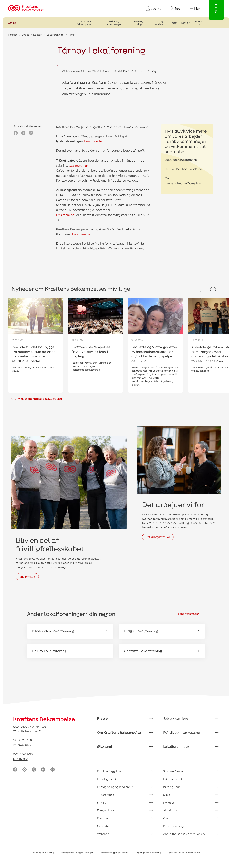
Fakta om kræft (173, 779)
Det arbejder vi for (158, 536)
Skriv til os (24, 745)
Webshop (103, 833)
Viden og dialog (138, 23)
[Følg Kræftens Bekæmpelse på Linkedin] (43, 769)
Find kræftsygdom (109, 771)
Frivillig (101, 802)
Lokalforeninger (55, 34)
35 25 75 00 (25, 740)
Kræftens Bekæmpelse (44, 718)
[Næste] (213, 289)
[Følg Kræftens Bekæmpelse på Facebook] (15, 769)
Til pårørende (105, 794)
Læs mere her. (82, 234)
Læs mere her (94, 141)
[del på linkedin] (31, 133)
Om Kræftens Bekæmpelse (83, 23)
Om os (12, 22)
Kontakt (185, 22)
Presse (174, 22)
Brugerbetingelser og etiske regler (76, 852)
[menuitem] (152, 8)
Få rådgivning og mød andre (115, 786)
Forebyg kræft (106, 810)
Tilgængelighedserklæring (148, 852)
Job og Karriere (159, 23)
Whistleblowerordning (43, 852)
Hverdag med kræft (110, 779)
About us (198, 23)
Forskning (103, 818)
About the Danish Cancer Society (184, 833)
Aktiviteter (170, 810)
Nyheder (168, 802)
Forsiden (12, 34)
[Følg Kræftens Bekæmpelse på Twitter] (34, 769)
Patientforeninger (174, 826)
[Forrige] (202, 289)
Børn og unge (171, 786)
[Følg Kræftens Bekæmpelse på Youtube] (52, 769)
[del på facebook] (16, 133)
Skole (166, 794)
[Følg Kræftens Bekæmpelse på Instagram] (24, 769)
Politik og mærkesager (114, 23)
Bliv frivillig (27, 576)
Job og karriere (175, 718)
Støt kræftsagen (173, 771)
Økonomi (104, 746)
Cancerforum (105, 826)
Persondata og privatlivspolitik (114, 852)
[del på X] (23, 133)
